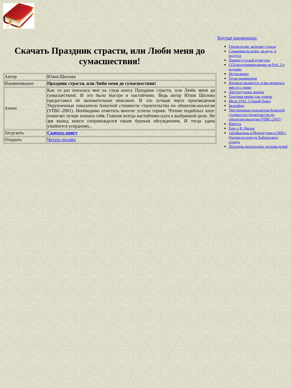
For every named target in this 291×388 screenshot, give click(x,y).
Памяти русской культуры (249, 60)
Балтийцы (236, 105)
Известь (235, 124)
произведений (276, 146)
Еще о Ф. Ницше (242, 128)
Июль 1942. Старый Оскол (250, 101)
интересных (255, 146)
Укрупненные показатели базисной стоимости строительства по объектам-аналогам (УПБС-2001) (257, 114)
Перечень (237, 146)
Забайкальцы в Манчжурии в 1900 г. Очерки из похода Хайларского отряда (257, 137)
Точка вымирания (243, 78)
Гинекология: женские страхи (252, 46)
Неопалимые (239, 74)
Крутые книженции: (237, 38)
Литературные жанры (246, 92)
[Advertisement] (139, 16)
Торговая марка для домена (250, 96)
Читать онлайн (61, 139)
